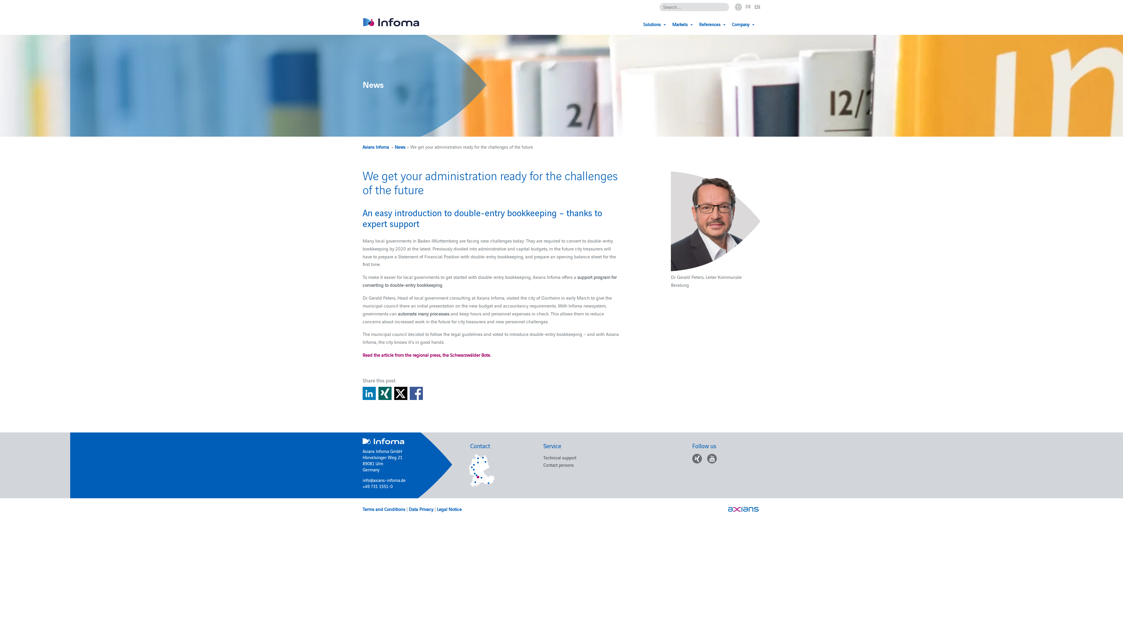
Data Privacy (421, 509)
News (400, 147)
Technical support (559, 457)
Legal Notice (449, 509)
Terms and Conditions (384, 509)
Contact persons (558, 465)
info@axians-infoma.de (384, 480)
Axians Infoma (376, 147)
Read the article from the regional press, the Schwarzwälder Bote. (427, 354)
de (748, 6)
